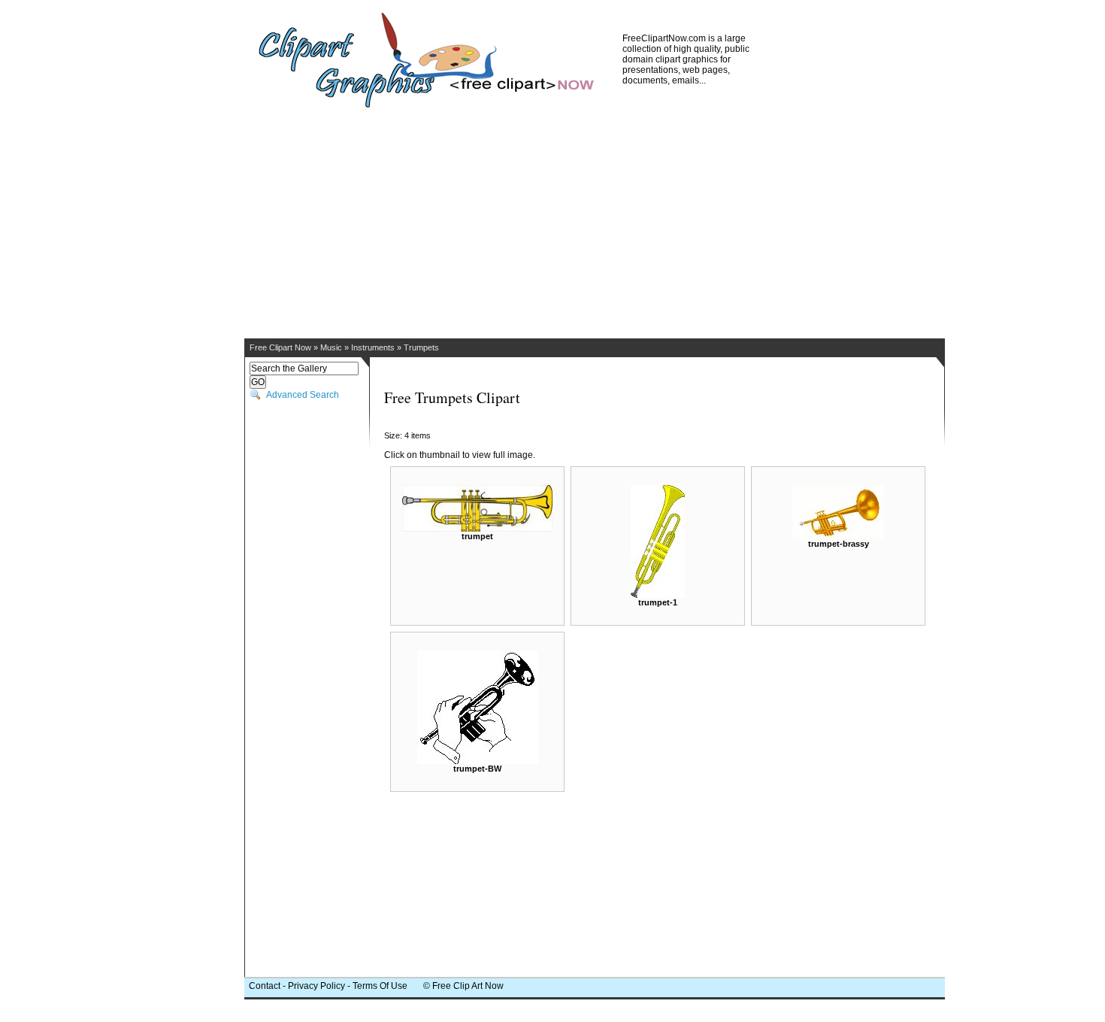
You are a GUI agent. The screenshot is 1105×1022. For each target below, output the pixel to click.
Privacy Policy (316, 986)
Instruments (373, 347)
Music (331, 347)
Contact (264, 986)
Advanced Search (302, 395)
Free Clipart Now (280, 347)
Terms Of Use (380, 986)
